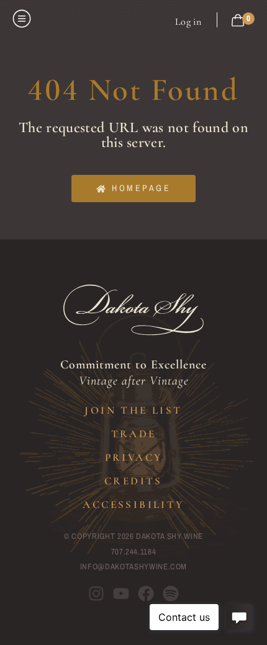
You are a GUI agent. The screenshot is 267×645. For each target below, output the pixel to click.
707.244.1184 (133, 551)
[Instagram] (96, 593)
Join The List (133, 410)
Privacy (134, 457)
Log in (188, 22)
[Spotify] (171, 593)
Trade (133, 433)
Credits (133, 480)
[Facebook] (146, 593)
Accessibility (133, 504)
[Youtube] (121, 593)
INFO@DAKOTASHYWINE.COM (133, 566)
